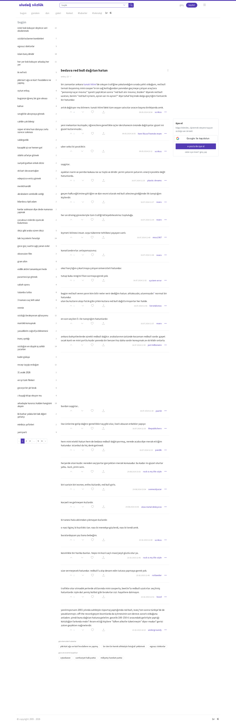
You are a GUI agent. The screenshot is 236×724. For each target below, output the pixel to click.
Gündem (35, 13)
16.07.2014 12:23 (146, 450)
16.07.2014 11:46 (147, 255)
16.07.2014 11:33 (138, 180)
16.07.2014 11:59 (138, 345)
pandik (158, 450)
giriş (182, 5)
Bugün (23, 13)
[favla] (92, 112)
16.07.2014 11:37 (147, 202)
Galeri (58, 13)
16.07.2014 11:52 (140, 280)
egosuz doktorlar (157, 646)
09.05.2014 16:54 (145, 112)
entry (65, 76)
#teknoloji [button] (97, 13)
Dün (47, 13)
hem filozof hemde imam (150, 133)
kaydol (192, 5)
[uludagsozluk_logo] (31, 5)
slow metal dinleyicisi (151, 506)
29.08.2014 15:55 (132, 507)
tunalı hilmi (89, 84)
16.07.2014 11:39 (147, 220)
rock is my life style (152, 471)
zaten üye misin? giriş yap (196, 152)
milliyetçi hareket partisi (111, 657)
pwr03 (159, 410)
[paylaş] (103, 112)
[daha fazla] (204, 5)
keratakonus (156, 305)
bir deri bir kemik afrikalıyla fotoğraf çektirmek (124, 646)
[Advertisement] (138, 40)
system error (155, 280)
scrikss (158, 112)
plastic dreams (154, 180)
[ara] (131, 5)
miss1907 (157, 237)
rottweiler (157, 575)
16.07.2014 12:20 (139, 428)
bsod (159, 596)
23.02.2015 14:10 (139, 630)
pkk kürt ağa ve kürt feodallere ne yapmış (79, 646)
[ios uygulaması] (111, 13)
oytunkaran (65, 657)
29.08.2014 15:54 (139, 489)
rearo (159, 202)
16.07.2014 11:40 (143, 237)
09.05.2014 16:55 (128, 133)
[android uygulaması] (107, 13)
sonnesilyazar (155, 489)
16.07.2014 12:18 (146, 411)
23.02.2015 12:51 (147, 597)
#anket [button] (69, 13)
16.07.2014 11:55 (140, 306)
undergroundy (155, 629)
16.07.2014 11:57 (147, 323)
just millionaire (155, 345)
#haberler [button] (82, 13)
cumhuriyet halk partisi (85, 657)
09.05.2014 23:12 (145, 151)
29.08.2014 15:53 (134, 471)
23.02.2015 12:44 (145, 540)
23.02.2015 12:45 (134, 557)
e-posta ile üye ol (195, 146)
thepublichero (155, 428)
